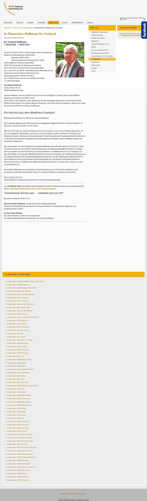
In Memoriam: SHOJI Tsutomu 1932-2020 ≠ (22, 447)
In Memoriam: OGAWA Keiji (16, 408)
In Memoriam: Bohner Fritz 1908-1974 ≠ (21, 304)
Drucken (7, 38)
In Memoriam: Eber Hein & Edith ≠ (18, 307)
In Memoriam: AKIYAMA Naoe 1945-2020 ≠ (21, 288)
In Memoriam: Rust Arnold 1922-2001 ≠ (20, 441)
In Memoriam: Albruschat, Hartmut (19, 291)
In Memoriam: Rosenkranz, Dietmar (19, 434)
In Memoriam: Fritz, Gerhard (17, 324)
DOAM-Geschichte (98, 38)
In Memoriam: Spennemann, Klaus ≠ (19, 451)
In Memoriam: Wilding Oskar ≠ (17, 473)
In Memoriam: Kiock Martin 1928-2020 (20, 369)
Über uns (53, 23)
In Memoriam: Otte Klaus (15, 418)
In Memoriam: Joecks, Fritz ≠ (17, 346)
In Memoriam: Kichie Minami (16, 363)
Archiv (64, 23)
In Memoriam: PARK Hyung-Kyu (18, 421)
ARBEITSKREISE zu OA (100, 44)
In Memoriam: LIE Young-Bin (17, 392)
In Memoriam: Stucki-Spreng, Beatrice (20, 454)
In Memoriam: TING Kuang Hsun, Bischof (21, 467)
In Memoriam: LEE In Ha (15, 389)
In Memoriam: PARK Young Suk (18, 425)
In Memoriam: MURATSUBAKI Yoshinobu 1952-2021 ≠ (26, 281)
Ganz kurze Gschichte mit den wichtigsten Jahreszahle (130, 34)
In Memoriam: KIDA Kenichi (16, 366)
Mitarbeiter (95, 41)
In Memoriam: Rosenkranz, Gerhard (19, 438)
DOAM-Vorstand (97, 35)
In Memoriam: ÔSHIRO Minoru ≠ (18, 285)
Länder (30, 23)
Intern (93, 71)
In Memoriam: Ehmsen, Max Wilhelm (19, 311)
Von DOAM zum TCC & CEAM (102, 56)
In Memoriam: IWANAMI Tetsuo (18, 343)
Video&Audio (77, 23)
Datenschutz (95, 65)
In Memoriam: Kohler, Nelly (16, 376)
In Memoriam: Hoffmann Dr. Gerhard (19, 340)
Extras (90, 23)
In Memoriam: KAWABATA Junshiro (19, 359)
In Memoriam (27, 28)
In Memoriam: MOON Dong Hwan (18, 399)
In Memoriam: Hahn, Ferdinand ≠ (18, 327)
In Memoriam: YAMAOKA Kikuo (17, 477)
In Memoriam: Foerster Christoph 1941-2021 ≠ (23, 317)
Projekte (41, 23)
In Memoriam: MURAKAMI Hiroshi (18, 402)
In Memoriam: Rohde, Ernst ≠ (17, 431)
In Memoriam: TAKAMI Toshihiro (18, 460)
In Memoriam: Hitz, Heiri (15, 333)
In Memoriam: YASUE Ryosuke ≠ (18, 480)
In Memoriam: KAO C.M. (15, 356)
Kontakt (94, 68)
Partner (20, 23)
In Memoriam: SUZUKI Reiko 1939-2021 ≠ (21, 457)
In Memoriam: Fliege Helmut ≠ (17, 314)
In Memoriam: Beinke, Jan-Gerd (18, 301)
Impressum (95, 62)
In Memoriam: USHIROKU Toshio (18, 470)
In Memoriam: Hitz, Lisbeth (16, 337)
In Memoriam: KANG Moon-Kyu (18, 350)
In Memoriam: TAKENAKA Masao (18, 464)
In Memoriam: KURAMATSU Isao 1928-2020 (22, 385)
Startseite (8, 23)
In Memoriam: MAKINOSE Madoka (19, 395)
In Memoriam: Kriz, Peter (15, 379)
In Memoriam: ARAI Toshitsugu (17, 298)
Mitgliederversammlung (99, 32)
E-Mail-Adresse (18, 38)
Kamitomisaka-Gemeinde (100, 53)
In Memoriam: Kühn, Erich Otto (17, 382)
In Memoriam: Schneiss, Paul (17, 444)
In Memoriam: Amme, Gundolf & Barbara (21, 294)
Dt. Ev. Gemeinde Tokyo (99, 50)
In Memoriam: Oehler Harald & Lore (19, 405)
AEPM (93, 47)
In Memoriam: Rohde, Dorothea (18, 428)
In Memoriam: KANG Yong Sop (17, 353)
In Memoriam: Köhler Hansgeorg (18, 372)
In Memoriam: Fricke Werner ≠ (17, 320)
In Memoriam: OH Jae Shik (16, 412)
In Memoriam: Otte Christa (16, 415)
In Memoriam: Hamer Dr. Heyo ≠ (18, 330)
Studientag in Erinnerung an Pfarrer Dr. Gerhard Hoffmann (32, 189)
